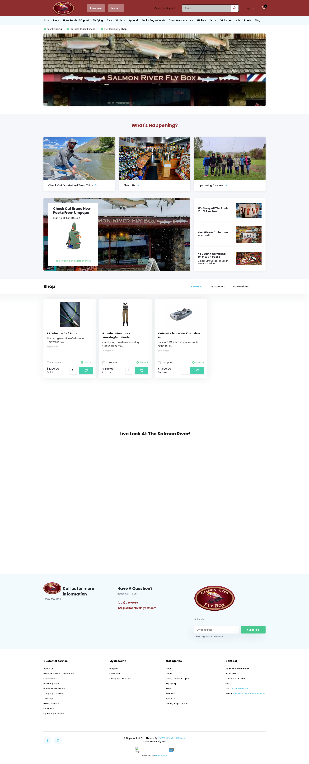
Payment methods (54, 688)
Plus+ (170, 738)
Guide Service (51, 703)
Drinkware (226, 20)
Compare (55, 362)
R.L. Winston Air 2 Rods (62, 333)
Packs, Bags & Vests (153, 20)
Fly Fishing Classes (53, 713)
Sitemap (48, 698)
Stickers (201, 20)
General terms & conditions (59, 673)
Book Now (96, 8)
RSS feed (181, 738)
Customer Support (164, 8)
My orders (114, 673)
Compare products (120, 678)
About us (48, 668)
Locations (48, 708)
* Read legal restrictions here (208, 636)
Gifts (213, 20)
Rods (46, 20)
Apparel (133, 20)
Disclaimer (49, 678)
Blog (257, 20)
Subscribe (253, 629)
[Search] (235, 8)
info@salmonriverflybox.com (136, 608)
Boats (247, 20)
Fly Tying (98, 20)
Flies (109, 20)
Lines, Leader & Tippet (76, 20)
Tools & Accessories (181, 20)
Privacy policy (51, 683)
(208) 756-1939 (127, 602)
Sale (237, 20)
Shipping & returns (53, 693)
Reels (56, 20)
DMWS (161, 738)
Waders (120, 20)
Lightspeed (161, 755)
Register (113, 668)
